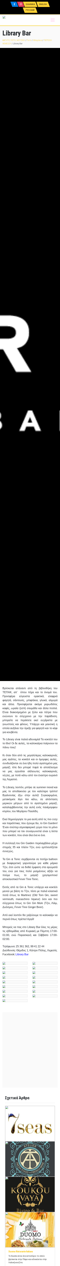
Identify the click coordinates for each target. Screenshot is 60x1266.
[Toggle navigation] (52, 20)
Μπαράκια (37, 40)
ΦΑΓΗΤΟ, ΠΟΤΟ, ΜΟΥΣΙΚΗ (13, 40)
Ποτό (29, 40)
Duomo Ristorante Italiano (20, 1251)
